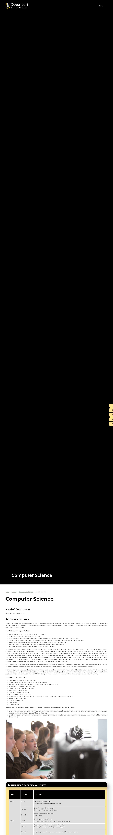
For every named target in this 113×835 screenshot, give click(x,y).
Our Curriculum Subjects (26, 592)
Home (7, 592)
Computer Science (40, 592)
